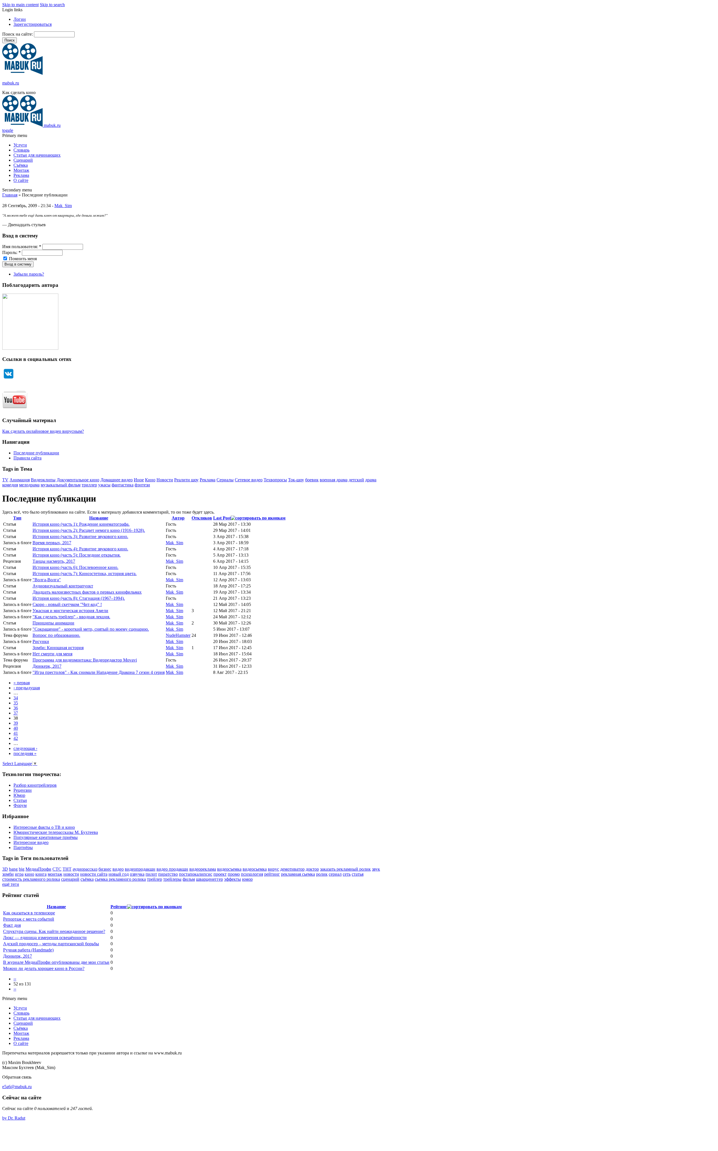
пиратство (168, 874)
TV (5, 479)
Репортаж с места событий (28, 919)
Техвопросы (275, 479)
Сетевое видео (249, 479)
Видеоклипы (43, 479)
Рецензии (22, 790)
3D (5, 869)
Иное (139, 479)
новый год (119, 874)
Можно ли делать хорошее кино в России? (43, 968)
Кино (150, 479)
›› (14, 989)
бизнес (104, 869)
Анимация (20, 479)
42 (15, 738)
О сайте (20, 180)
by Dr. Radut (13, 1118)
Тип (17, 518)
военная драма (334, 479)
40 (15, 728)
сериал (335, 874)
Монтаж (21, 170)
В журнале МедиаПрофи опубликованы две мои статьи (56, 962)
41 (15, 733)
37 (15, 713)
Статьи (20, 800)
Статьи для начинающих (37, 155)
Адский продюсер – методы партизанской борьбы (51, 943)
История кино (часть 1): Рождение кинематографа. (81, 524)
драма (370, 479)
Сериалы (225, 479)
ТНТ (67, 869)
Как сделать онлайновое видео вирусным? (43, 431)
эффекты (232, 879)
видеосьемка (255, 869)
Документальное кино (78, 479)
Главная (9, 195)
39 (15, 723)
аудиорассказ (85, 869)
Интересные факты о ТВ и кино (44, 827)
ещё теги (10, 884)
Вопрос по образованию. (56, 635)
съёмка (87, 879)
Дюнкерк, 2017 (47, 666)
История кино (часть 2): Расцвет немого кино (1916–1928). (89, 530)
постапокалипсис (195, 874)
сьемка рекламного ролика (120, 879)
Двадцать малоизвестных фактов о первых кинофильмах (87, 592)
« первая (21, 682)
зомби (8, 874)
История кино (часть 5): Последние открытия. (77, 555)
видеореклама (202, 869)
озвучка (137, 874)
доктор (312, 869)
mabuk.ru (10, 83)
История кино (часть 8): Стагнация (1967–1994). (79, 598)
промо (234, 874)
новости (71, 874)
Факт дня (12, 925)
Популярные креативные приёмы (45, 837)
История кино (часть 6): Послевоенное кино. (75, 567)
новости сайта (93, 874)
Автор (178, 518)
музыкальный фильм (60, 484)
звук (376, 869)
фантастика (123, 484)
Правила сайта (27, 458)
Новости (165, 479)
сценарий (70, 879)
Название (98, 518)
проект (220, 874)
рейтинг (272, 874)
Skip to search (52, 4)
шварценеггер (209, 879)
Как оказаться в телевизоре (29, 912)
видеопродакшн (140, 869)
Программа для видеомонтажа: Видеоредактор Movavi (85, 660)
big (21, 869)
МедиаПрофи (38, 869)
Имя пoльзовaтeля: (21, 246)
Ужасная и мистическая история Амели (70, 610)
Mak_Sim (63, 205)
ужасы (104, 484)
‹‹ (14, 978)
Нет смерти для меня (52, 653)
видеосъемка (229, 869)
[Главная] (22, 73)
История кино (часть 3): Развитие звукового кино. (80, 536)
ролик (322, 874)
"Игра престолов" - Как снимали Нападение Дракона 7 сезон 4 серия (99, 672)
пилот (151, 874)
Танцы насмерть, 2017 (54, 561)
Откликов (202, 518)
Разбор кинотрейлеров (35, 785)
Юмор (19, 795)
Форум (20, 805)
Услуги (20, 145)
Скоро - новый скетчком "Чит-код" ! (67, 604)
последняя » (24, 753)
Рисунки (41, 641)
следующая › (25, 748)
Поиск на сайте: (18, 34)
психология (252, 874)
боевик (312, 479)
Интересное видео (31, 842)
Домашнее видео (116, 479)
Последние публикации (36, 452)
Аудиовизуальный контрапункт (63, 585)
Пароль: (11, 252)
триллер (89, 484)
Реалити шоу (186, 479)
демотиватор (292, 869)
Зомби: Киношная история (58, 647)
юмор (247, 879)
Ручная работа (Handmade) (28, 950)
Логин (19, 19)
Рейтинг (119, 906)
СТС (56, 869)
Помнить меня (22, 258)
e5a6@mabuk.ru (17, 1086)
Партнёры (23, 847)
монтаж (55, 874)
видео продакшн (172, 869)
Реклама (21, 175)
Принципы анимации (53, 623)
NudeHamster (178, 635)
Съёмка (20, 165)
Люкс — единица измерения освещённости (45, 937)
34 (15, 697)
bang (13, 869)
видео (118, 869)
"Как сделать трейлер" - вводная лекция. (71, 616)
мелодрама (29, 484)
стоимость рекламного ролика (31, 879)
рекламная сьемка (298, 874)
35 (15, 703)
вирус (273, 869)
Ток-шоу (296, 479)
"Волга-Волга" (47, 579)
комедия (10, 484)
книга (41, 874)
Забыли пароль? (28, 274)
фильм (189, 879)
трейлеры (172, 879)
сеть (347, 874)
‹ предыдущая (26, 687)
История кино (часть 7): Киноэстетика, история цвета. (85, 573)
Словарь (21, 150)
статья (357, 874)
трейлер (154, 879)
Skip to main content (20, 4)
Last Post (222, 518)
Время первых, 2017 (52, 542)
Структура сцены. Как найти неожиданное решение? (54, 931)
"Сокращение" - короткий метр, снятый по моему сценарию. (91, 629)
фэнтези (142, 484)
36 (15, 708)
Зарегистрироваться (32, 24)
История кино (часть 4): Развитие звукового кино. (80, 548)
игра (19, 874)
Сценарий (23, 160)
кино (29, 874)
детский (356, 479)
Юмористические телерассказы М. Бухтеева (55, 832)
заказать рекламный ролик (345, 869)
